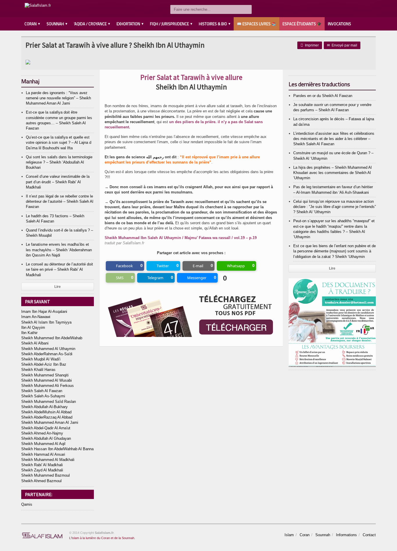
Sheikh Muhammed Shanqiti (45, 375)
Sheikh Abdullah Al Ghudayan (46, 438)
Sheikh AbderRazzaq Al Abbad (46, 417)
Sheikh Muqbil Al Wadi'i (40, 359)
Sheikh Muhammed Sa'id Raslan (48, 401)
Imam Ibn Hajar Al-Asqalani (44, 311)
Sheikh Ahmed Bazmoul (41, 481)
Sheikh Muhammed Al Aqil (43, 443)
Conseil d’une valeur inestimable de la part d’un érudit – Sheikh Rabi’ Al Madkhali (58, 181)
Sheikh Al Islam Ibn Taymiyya (46, 322)
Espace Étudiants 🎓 (301, 24)
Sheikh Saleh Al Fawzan (41, 391)
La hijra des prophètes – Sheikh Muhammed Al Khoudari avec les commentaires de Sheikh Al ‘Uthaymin (332, 172)
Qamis (26, 504)
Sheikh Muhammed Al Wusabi (46, 380)
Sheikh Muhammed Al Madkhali (47, 459)
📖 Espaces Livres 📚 (256, 24)
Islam (289, 535)
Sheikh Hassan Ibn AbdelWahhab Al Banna (57, 449)
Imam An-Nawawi (35, 317)
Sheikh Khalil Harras (38, 369)
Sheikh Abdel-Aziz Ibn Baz (43, 364)
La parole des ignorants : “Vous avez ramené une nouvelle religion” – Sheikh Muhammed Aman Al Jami (58, 98)
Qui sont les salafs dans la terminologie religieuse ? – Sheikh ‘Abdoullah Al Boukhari (59, 162)
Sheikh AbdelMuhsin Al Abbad (46, 412)
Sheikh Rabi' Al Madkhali (42, 465)
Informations (346, 535)
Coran (305, 535)
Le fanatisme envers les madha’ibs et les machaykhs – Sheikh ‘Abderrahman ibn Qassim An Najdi (59, 249)
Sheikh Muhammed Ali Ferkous (47, 385)
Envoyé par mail (342, 45)
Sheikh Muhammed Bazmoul (45, 475)
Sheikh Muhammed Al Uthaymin (48, 349)
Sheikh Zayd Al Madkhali (42, 470)
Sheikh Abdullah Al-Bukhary (44, 407)
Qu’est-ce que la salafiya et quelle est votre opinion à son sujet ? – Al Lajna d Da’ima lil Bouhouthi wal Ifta (58, 142)
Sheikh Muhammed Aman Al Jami (49, 422)
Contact (369, 535)
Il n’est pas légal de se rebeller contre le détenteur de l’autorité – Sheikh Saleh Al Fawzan (59, 201)
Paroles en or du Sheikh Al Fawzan (322, 96)
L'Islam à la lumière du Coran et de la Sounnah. (102, 538)
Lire (57, 287)
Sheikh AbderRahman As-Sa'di (46, 354)
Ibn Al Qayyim (33, 327)
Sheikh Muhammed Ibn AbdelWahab (51, 338)
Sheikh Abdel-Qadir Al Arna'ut (45, 428)
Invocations (339, 24)
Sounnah (322, 535)
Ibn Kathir (29, 333)
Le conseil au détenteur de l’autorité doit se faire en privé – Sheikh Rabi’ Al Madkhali (59, 269)
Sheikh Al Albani (35, 343)
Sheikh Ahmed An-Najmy (42, 433)
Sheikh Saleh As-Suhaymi (43, 396)
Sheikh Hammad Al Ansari (43, 454)
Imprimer (310, 45)
